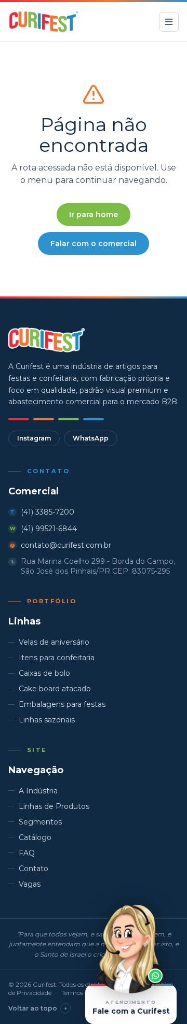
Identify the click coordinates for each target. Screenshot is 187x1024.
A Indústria (38, 790)
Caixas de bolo (44, 673)
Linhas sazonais (47, 719)
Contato (33, 868)
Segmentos (40, 822)
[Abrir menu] (169, 22)
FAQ (27, 853)
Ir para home (93, 214)
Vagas (30, 884)
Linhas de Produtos (54, 806)
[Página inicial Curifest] (43, 21)
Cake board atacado (55, 688)
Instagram (34, 438)
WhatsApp (91, 438)
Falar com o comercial (93, 243)
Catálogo (35, 837)
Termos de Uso (82, 993)
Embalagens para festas (62, 704)
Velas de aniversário (54, 642)
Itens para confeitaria (57, 657)
